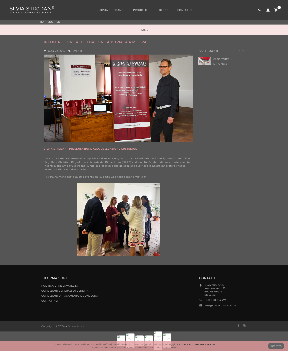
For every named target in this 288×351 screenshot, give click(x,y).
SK (58, 21)
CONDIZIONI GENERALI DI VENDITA (64, 290)
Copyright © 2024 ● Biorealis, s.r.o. (64, 326)
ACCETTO (276, 346)
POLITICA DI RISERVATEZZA (59, 285)
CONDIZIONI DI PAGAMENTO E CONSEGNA (69, 295)
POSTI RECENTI (208, 50)
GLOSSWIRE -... (223, 59)
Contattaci (49, 300)
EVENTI (75, 50)
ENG (50, 21)
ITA (42, 21)
